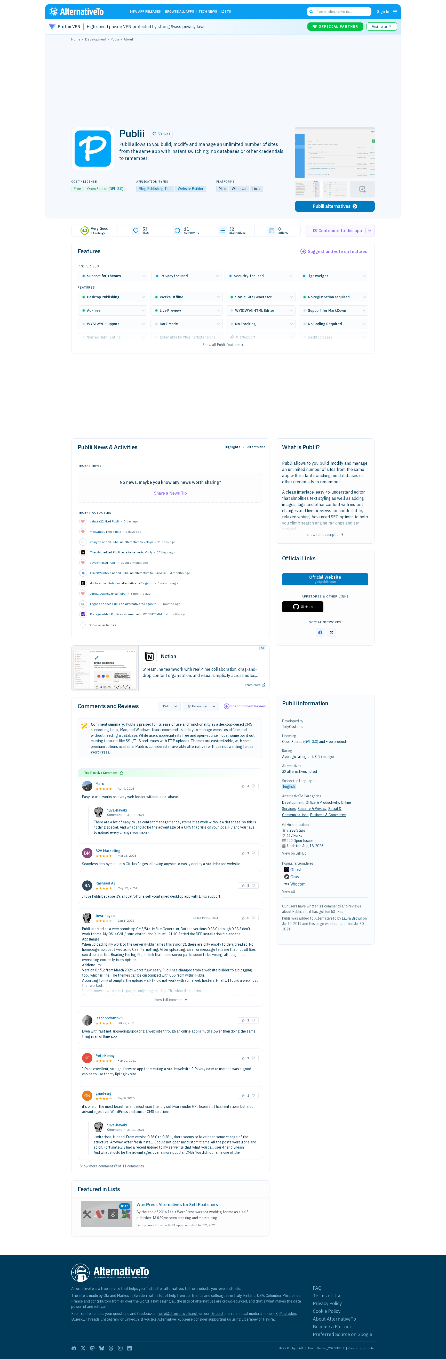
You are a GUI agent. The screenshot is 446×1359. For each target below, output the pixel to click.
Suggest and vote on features (337, 251)
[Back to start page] (83, 11)
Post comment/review (248, 706)
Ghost (295, 869)
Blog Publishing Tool (155, 188)
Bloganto (146, 583)
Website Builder (190, 188)
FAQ (317, 1288)
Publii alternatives (332, 206)
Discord (216, 1313)
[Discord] (73, 1348)
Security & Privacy (312, 808)
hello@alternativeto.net (178, 1313)
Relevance (199, 706)
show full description (325, 534)
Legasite (150, 604)
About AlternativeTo (334, 1319)
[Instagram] (120, 1348)
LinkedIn (131, 1319)
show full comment (170, 999)
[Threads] (111, 1348)
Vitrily (149, 552)
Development (293, 802)
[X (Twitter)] (83, 1348)
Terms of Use (327, 1296)
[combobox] (339, 11)
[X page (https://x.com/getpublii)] (331, 632)
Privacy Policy (327, 1303)
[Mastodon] (92, 1348)
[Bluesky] (101, 1348)
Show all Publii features (223, 344)
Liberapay (250, 1319)
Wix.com (298, 884)
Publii (116, 521)
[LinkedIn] (129, 1348)
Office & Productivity (322, 802)
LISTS (226, 11)
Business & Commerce (328, 815)
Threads (93, 1319)
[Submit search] (311, 11)
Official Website (325, 579)
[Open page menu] (395, 11)
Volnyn (148, 542)
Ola (106, 1295)
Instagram (110, 1319)
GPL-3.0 (115, 188)
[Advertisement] (223, 83)
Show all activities (102, 625)
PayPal (269, 1319)
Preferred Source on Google (342, 1334)
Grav (294, 876)
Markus (123, 1295)
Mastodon (287, 1313)
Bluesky (77, 1319)
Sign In (383, 11)
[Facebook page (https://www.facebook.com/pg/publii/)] (320, 632)
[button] (161, 134)
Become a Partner (332, 1327)
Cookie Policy (326, 1311)
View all (288, 891)
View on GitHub (294, 853)
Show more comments (97, 1166)
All (167, 706)
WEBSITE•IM (152, 614)
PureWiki (160, 573)
